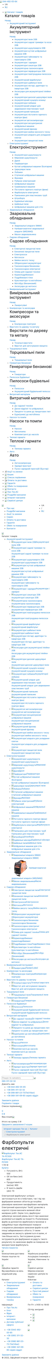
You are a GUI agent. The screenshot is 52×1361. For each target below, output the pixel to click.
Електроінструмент (19, 143)
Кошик (10, 474)
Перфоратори (21, 163)
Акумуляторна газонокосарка (29, 68)
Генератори (20, 374)
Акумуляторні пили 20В (26, 39)
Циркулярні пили (23, 169)
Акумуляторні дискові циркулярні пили (33, 97)
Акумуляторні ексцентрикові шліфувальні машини (25, 722)
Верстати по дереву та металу (24, 327)
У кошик (28, 1124)
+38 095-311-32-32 (16, 1090)
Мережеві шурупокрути (26, 158)
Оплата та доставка (16, 480)
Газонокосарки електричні (27, 269)
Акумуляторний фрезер (26, 129)
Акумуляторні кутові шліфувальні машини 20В (27, 572)
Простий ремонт (41, 1291)
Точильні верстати (23, 343)
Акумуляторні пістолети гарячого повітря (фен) (27, 704)
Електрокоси (21, 254)
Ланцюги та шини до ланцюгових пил (32, 411)
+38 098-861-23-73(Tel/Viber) (21, 1092)
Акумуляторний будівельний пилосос (32, 391)
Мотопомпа (20, 431)
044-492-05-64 (10, 1)
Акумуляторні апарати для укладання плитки (29, 745)
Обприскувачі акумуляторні (28, 263)
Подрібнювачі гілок (24, 277)
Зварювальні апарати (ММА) (28, 225)
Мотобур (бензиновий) (25, 283)
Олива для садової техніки (27, 272)
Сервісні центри (15, 500)
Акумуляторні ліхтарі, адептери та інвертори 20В (28, 643)
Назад (8, 20)
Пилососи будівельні (20, 377)
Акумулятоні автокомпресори (29, 120)
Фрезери (19, 178)
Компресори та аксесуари (22, 308)
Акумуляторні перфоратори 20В (30, 71)
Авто (12, 451)
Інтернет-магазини (16, 497)
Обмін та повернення (17, 486)
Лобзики (19, 172)
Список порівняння (16, 477)
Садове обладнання (19, 237)
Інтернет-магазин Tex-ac (15, 1129)
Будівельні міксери (24, 201)
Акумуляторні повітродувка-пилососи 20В (29, 619)
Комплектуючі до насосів (27, 434)
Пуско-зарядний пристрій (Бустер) (31, 469)
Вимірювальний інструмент (23, 289)
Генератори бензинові (20, 363)
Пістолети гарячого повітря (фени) (31, 189)
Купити (5, 1168)
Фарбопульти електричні (26, 192)
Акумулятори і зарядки (26, 62)
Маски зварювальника (25, 234)
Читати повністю (10, 1248)
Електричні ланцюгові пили (28, 248)
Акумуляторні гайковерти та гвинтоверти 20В (25, 584)
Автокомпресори (23, 463)
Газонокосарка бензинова (27, 266)
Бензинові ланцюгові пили (27, 251)
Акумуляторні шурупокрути (28, 155)
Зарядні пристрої (23, 466)
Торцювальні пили (18, 348)
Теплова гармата (23, 448)
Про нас (10, 508)
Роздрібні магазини (16, 495)
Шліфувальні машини (24, 184)
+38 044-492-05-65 (16, 1087)
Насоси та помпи (18, 417)
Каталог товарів (15, 12)
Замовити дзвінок (10, 1100)
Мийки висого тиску (24, 260)
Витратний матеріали (20, 394)
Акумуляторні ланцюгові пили (29, 140)
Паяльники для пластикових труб (31, 195)
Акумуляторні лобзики (25, 103)
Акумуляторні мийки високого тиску (32, 132)
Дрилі (17, 160)
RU (6, 7)
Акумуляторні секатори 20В (28, 65)
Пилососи (19, 388)
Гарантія (11, 483)
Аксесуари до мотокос (26, 286)
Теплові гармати (17, 437)
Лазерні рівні (21, 305)
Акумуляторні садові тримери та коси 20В (29, 555)
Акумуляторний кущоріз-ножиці (30, 100)
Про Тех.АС (12, 492)
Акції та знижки (14, 471)
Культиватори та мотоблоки (28, 280)
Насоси (18, 428)
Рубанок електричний (25, 181)
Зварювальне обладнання (22, 210)
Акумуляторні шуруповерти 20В (30, 48)
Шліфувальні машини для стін (29, 207)
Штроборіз (20, 198)
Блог (9, 1310)
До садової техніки (24, 406)
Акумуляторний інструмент (23, 23)
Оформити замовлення (13, 1124)
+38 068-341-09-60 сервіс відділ (22, 1095)
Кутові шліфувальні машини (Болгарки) (33, 166)
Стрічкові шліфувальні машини (29, 175)
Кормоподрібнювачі (24, 275)
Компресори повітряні (25, 324)
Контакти (11, 489)
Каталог (33, 1129)
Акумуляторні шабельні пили (28, 83)
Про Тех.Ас (12, 1307)
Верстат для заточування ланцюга (31, 346)
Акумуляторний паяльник (27, 111)
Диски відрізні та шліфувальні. (29, 408)
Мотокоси (19, 257)
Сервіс (10, 517)
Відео (9, 1313)
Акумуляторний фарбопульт (28, 80)
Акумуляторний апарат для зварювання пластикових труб (30, 687)
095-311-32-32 (9, 1081)
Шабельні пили (22, 204)
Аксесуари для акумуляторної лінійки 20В (29, 654)
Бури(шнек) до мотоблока (27, 414)
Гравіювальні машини (25, 186)
